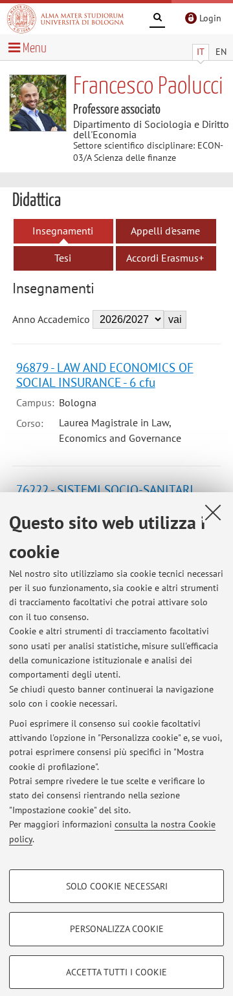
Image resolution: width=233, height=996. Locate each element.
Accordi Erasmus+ (165, 257)
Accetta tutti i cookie (116, 972)
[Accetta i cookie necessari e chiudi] (213, 512)
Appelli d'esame (165, 230)
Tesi (62, 257)
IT (201, 51)
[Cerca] (157, 19)
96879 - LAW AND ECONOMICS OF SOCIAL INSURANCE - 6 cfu (105, 374)
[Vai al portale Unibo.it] (65, 18)
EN (221, 51)
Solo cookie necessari (117, 886)
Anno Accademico (51, 319)
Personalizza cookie (117, 929)
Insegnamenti (62, 230)
